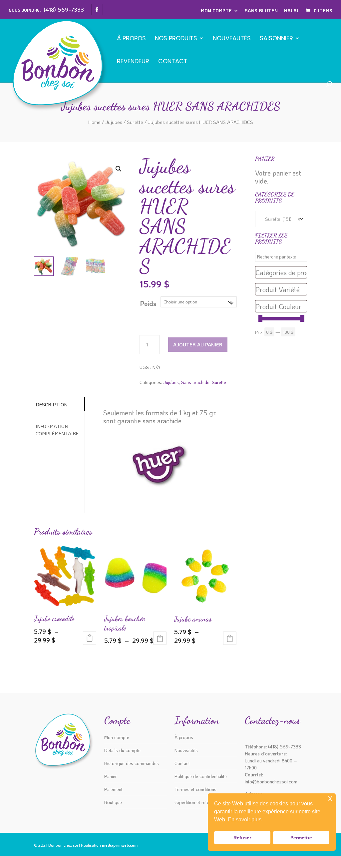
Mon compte (216, 10)
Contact (172, 61)
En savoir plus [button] (244, 819)
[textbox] (280, 272)
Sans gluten (261, 10)
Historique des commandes (131, 763)
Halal (291, 10)
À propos (131, 38)
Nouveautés (232, 38)
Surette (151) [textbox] (281, 219)
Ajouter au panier (197, 344)
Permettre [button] (301, 837)
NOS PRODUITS (176, 38)
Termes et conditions (195, 789)
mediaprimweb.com (120, 845)
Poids (148, 303)
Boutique (113, 802)
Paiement (113, 789)
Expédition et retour (193, 802)
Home (94, 122)
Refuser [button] (242, 837)
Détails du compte (122, 750)
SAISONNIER (276, 38)
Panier (110, 776)
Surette (135, 122)
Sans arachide (195, 382)
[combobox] (281, 219)
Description (52, 404)
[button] (119, 169)
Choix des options (89, 637)
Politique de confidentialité (200, 776)
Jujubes (113, 122)
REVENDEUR (133, 61)
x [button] (330, 798)
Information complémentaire (57, 430)
